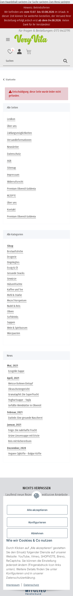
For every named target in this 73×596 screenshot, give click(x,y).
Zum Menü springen (59, 2)
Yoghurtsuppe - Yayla (19, 400)
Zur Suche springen (38, 2)
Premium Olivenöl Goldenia (21, 188)
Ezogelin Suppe (16, 371)
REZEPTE (11, 195)
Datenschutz (31, 584)
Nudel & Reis (13, 306)
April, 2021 (13, 378)
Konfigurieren (37, 522)
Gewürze (11, 278)
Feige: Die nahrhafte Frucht (22, 430)
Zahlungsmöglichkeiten (19, 133)
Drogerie (11, 256)
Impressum (13, 584)
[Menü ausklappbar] (8, 39)
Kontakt (11, 209)
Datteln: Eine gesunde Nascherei (25, 417)
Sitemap (11, 167)
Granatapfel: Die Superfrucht (23, 394)
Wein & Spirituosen (17, 327)
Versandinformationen (19, 140)
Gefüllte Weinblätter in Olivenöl (24, 405)
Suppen (11, 322)
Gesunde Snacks (16, 273)
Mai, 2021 (12, 365)
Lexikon (11, 119)
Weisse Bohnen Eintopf (20, 383)
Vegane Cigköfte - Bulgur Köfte (24, 453)
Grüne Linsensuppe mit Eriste (23, 435)
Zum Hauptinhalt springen (14, 2)
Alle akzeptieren (37, 509)
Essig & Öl (12, 267)
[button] (10, 51)
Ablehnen (37, 533)
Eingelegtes (13, 262)
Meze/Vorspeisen (16, 300)
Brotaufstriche (15, 251)
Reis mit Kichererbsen (19, 441)
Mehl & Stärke (14, 295)
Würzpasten (13, 333)
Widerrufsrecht (15, 181)
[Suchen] (65, 61)
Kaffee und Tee (15, 289)
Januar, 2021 (14, 424)
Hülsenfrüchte (14, 284)
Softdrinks (12, 317)
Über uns (12, 126)
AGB (9, 160)
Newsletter (13, 147)
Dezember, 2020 (16, 448)
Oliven (10, 311)
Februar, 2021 (14, 412)
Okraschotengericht (19, 389)
